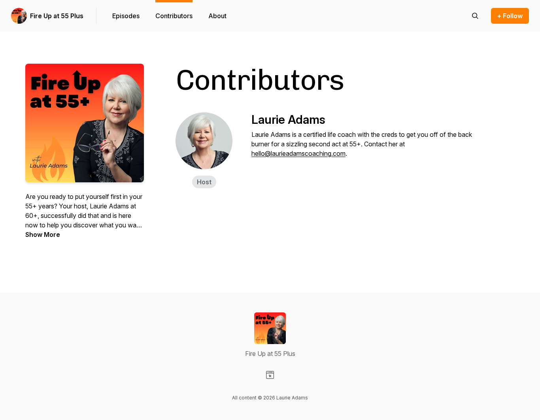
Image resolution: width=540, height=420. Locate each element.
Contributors (174, 16)
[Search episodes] (475, 16)
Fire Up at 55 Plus (56, 16)
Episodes (126, 16)
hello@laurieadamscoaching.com (298, 153)
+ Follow (510, 16)
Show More (42, 234)
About (217, 16)
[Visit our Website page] (270, 375)
